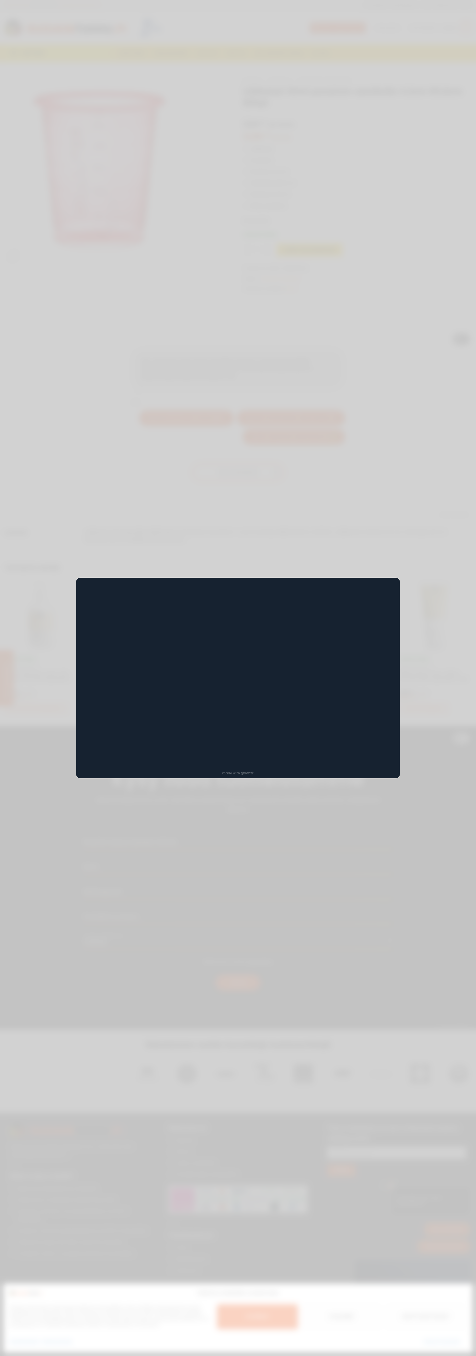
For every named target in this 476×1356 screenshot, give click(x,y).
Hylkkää (341, 1316)
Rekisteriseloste (57, 1341)
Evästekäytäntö (24, 1341)
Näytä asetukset (425, 1316)
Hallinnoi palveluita (441, 1341)
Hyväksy (257, 1316)
